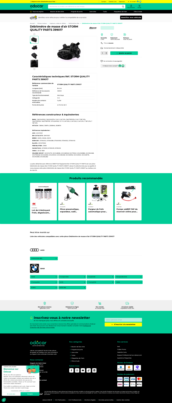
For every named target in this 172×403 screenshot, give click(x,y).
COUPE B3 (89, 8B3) (36, 258)
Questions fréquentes (124, 358)
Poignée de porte (77, 11)
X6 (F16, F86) (62, 287)
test (118, 346)
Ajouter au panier (125, 53)
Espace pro (122, 1)
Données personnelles (106, 400)
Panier (139, 7)
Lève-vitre (92, 11)
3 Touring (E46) (35, 282)
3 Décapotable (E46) (121, 276)
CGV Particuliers (60, 400)
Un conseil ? (133, 1)
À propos (103, 1)
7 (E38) (118, 282)
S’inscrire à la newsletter (124, 324)
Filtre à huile (138, 11)
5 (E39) (61, 282)
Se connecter (131, 7)
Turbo (105, 11)
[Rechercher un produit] (123, 6)
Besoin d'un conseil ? (111, 66)
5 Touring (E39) (92, 282)
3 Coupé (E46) (91, 276)
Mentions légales (90, 400)
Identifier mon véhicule (131, 17)
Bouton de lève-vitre (57, 11)
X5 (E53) (33, 287)
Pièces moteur (42, 23)
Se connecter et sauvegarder (112, 61)
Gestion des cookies (123, 400)
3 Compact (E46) (63, 276)
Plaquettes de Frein (120, 11)
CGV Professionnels (74, 400)
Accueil (32, 23)
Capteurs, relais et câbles (58, 23)
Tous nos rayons (38, 11)
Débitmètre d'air (74, 23)
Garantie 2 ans (112, 1)
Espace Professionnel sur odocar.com (129, 355)
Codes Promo (121, 349)
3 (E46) (33, 276)
